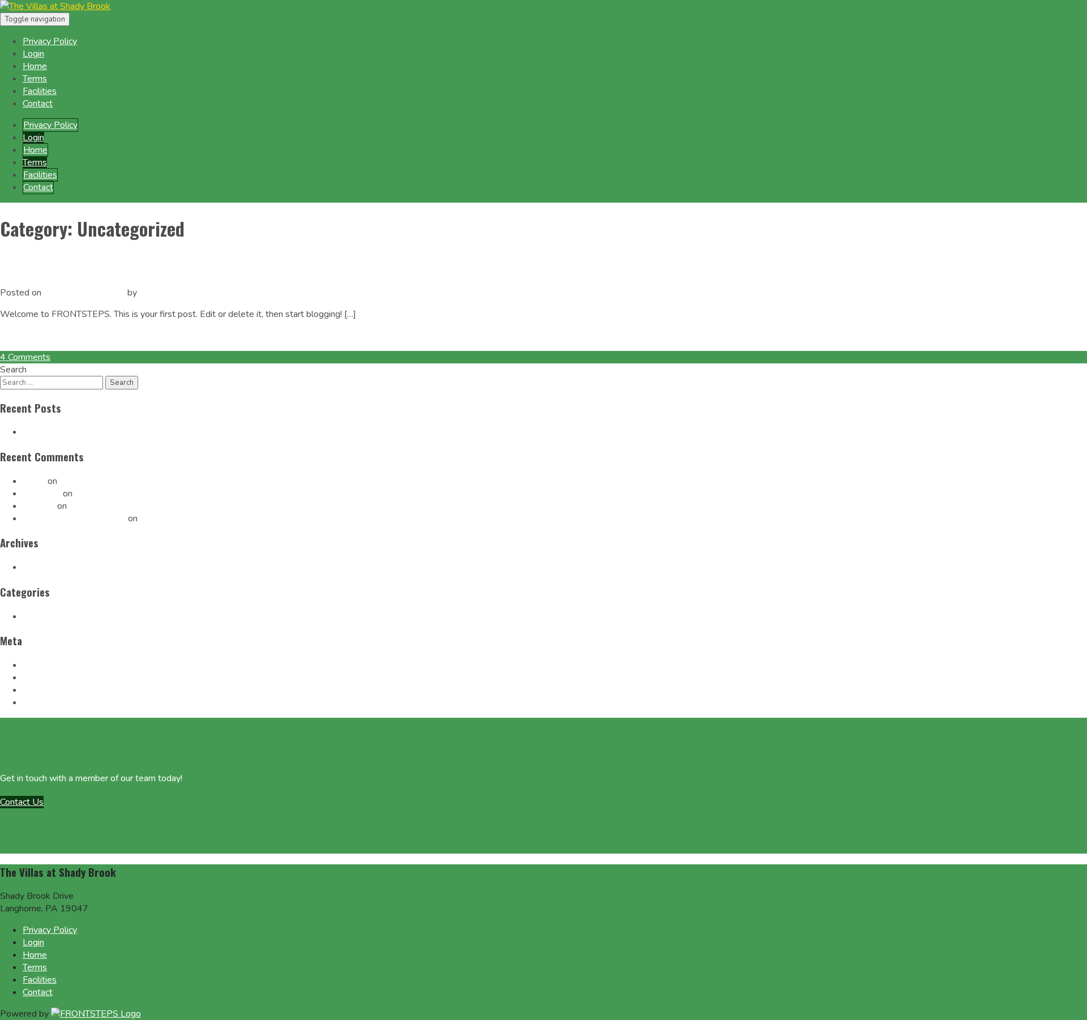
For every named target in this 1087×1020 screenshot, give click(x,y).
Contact (38, 103)
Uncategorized (51, 616)
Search (13, 369)
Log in (34, 665)
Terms (35, 78)
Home (35, 66)
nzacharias (159, 292)
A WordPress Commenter (74, 518)
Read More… (25, 335)
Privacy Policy (50, 41)
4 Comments (25, 357)
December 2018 (56, 567)
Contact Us (22, 802)
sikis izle (39, 506)
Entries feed (47, 677)
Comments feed (54, 690)
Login (33, 54)
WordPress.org (53, 702)
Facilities (40, 91)
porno (34, 481)
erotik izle (42, 493)
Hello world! (41, 266)
